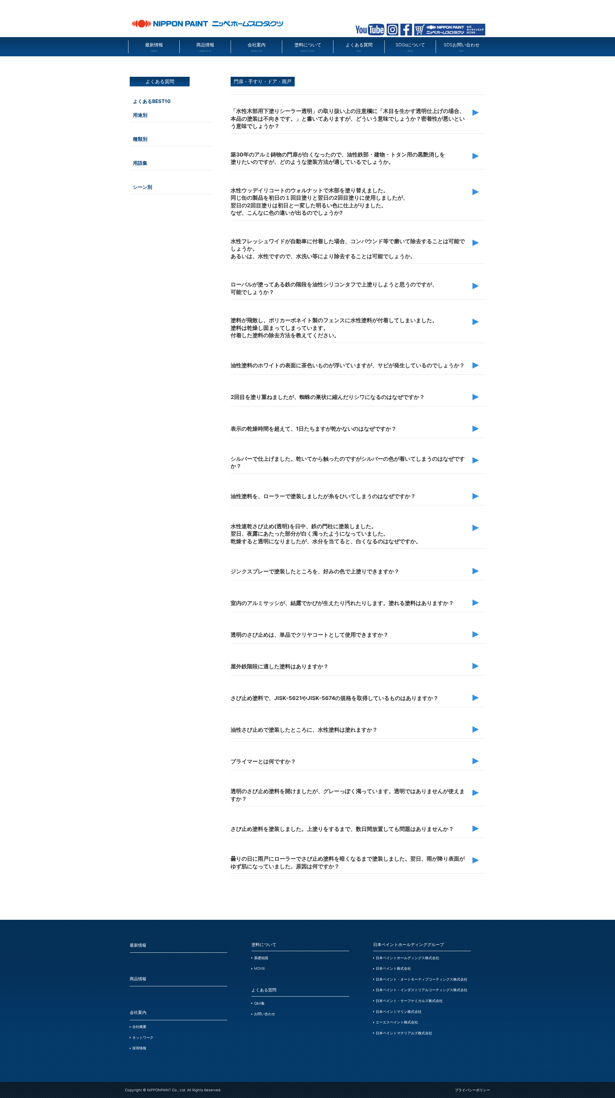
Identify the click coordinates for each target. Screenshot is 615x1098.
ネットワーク (142, 1037)
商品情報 (205, 47)
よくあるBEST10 (152, 101)
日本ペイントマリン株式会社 (399, 1011)
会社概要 (139, 1026)
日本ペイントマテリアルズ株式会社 (404, 1033)
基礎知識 (261, 958)
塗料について (307, 47)
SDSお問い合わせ (462, 47)
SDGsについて (410, 47)
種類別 (140, 139)
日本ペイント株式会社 (393, 968)
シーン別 (142, 187)
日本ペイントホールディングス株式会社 (407, 958)
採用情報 (139, 1048)
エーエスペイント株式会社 (397, 1022)
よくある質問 (359, 47)
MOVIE (259, 968)
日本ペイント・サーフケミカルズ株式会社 (409, 1001)
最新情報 (154, 47)
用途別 (140, 115)
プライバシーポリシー (472, 1090)
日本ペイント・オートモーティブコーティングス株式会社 (421, 979)
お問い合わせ (264, 1014)
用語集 (140, 163)
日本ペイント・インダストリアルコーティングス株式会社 (421, 990)
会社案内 (257, 47)
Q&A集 (259, 1003)
